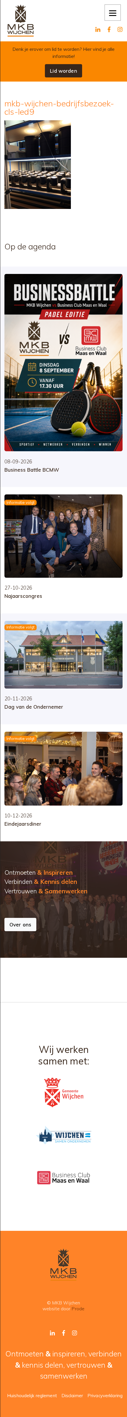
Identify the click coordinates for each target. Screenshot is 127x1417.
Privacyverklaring (105, 1395)
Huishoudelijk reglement (32, 1395)
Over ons (20, 924)
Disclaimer (72, 1395)
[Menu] (113, 12)
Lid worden (63, 71)
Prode (77, 1309)
